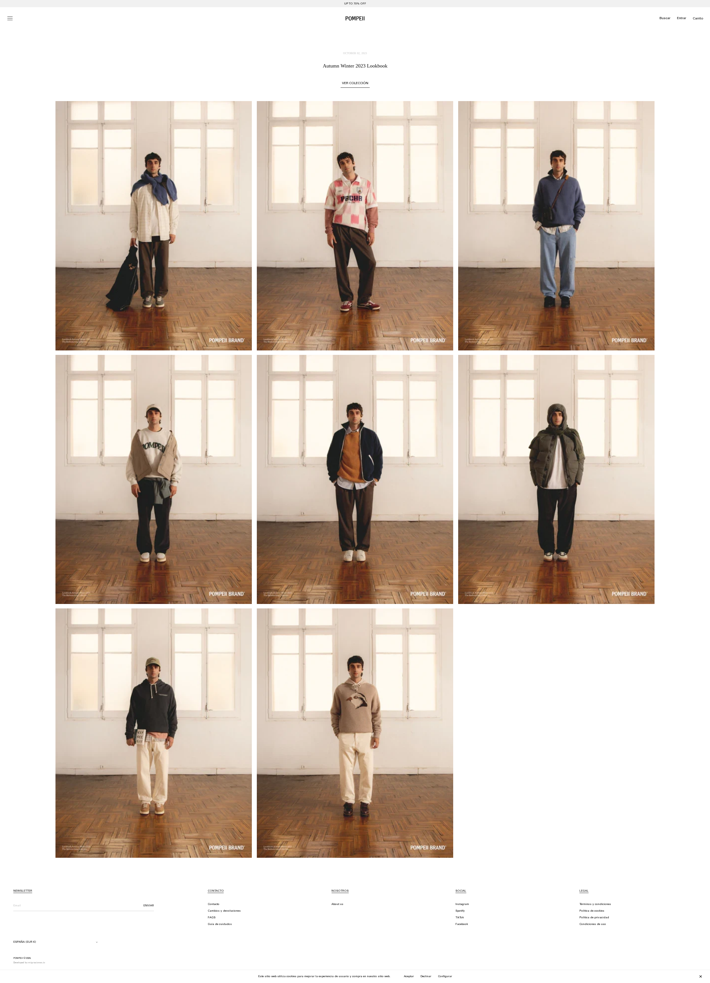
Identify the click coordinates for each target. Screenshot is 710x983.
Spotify (460, 911)
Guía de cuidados (220, 924)
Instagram (462, 904)
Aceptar (409, 976)
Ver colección (355, 83)
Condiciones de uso (592, 924)
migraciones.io (36, 963)
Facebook (461, 924)
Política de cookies (591, 911)
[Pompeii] (355, 18)
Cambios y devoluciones (224, 911)
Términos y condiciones (595, 904)
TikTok (459, 917)
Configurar (445, 976)
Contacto (213, 904)
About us (337, 904)
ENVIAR (148, 905)
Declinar (425, 976)
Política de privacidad (594, 917)
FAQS (211, 917)
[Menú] (10, 18)
